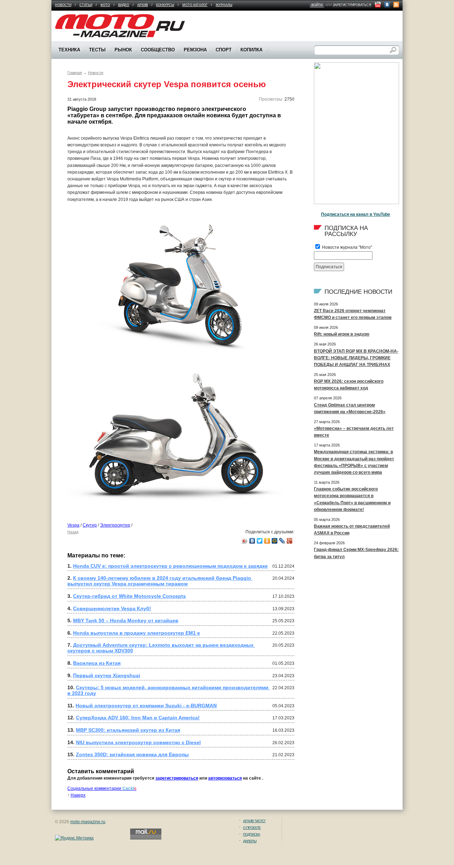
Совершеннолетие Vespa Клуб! (112, 608)
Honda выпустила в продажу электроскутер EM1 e (136, 633)
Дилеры (249, 841)
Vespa (73, 525)
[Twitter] (260, 540)
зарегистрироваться (352, 5)
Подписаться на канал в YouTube (355, 214)
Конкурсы (165, 5)
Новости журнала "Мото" (346, 247)
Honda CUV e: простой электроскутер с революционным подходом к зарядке (170, 566)
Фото (105, 5)
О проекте (252, 828)
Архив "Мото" (254, 821)
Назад (72, 532)
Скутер (90, 525)
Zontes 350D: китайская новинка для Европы (132, 754)
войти (316, 5)
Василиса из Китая (97, 663)
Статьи (85, 5)
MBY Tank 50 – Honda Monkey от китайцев (125, 620)
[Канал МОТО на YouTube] (378, 4)
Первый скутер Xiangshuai (106, 675)
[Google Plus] (289, 540)
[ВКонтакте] (252, 540)
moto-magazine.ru (87, 821)
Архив (142, 5)
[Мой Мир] (274, 540)
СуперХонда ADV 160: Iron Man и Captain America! (138, 717)
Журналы (224, 5)
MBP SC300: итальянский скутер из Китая (128, 730)
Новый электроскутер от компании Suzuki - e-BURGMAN (146, 705)
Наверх (78, 795)
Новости (63, 5)
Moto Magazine (70, 17)
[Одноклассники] (267, 540)
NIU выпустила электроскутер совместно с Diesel (138, 742)
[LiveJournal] (282, 540)
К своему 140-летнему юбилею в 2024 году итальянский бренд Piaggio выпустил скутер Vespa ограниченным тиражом (160, 580)
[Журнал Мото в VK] (387, 4)
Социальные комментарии (102, 788)
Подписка (251, 834)
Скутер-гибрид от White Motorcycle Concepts (129, 596)
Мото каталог (194, 5)
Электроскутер (115, 525)
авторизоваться (225, 778)
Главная (74, 73)
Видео (123, 5)
